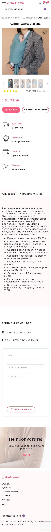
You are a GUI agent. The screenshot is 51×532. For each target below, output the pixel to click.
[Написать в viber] (44, 9)
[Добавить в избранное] (44, 32)
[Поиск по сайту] (39, 3)
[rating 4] (13, 91)
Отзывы (6, 500)
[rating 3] (10, 91)
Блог (4, 504)
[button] (47, 84)
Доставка (6, 488)
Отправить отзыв (20, 409)
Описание (8, 194)
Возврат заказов (10, 492)
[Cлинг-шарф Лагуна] (25, 51)
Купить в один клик (35, 110)
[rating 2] (7, 91)
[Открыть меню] (4, 3)
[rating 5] (16, 91)
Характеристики (31, 194)
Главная (6, 484)
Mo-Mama (16, 3)
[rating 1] (4, 91)
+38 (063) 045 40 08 (13, 9)
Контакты (6, 496)
